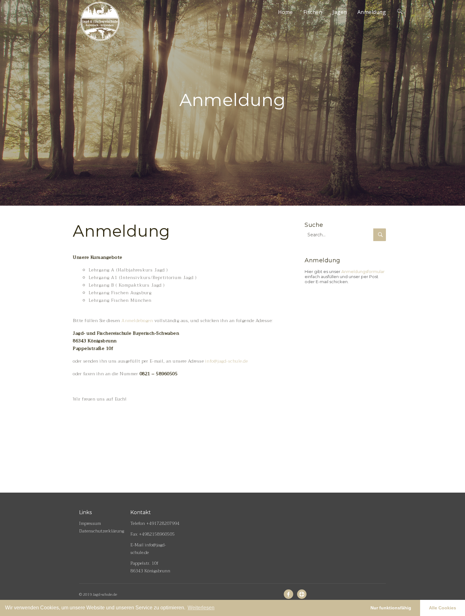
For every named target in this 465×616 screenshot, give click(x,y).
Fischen (312, 12)
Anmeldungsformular (363, 271)
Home (285, 12)
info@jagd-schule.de (226, 361)
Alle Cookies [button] (442, 607)
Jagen (339, 12)
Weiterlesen (201, 607)
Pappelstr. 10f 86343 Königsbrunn (150, 567)
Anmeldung (371, 12)
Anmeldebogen (137, 320)
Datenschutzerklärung (101, 531)
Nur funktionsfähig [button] (390, 607)
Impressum (90, 523)
